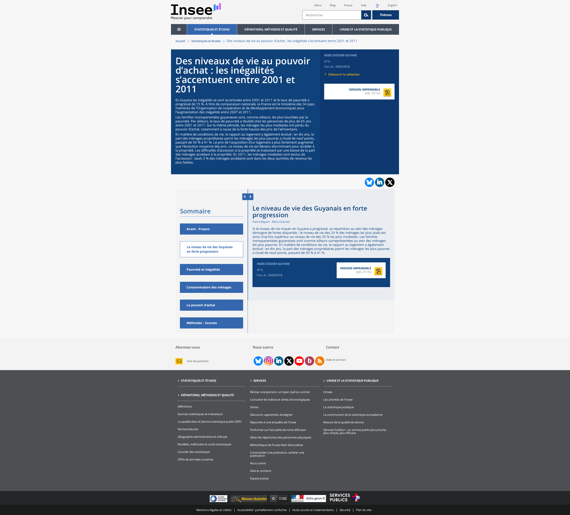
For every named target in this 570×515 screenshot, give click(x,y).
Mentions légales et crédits (214, 510)
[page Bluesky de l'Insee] (258, 361)
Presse (348, 5)
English (392, 5)
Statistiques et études (212, 29)
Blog (333, 5)
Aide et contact (336, 360)
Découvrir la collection (344, 74)
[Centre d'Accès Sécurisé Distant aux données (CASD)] (279, 502)
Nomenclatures (188, 429)
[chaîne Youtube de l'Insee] (299, 361)
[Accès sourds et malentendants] (377, 7)
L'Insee (327, 392)
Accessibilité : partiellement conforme (262, 510)
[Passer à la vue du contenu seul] (245, 196)
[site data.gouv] (309, 502)
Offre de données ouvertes (195, 459)
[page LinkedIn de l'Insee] (278, 361)
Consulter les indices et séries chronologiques (280, 399)
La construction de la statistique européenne (353, 415)
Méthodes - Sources (202, 323)
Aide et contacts (260, 471)
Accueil (180, 41)
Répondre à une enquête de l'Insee (273, 422)
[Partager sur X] (390, 182)
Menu (318, 5)
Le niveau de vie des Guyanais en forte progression (210, 249)
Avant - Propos (198, 229)
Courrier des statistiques (194, 452)
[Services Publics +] (344, 502)
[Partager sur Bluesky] (369, 182)
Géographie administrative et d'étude (202, 437)
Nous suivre (258, 463)
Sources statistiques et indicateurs (200, 414)
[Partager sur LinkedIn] (379, 182)
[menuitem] (179, 29)
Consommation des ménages (209, 287)
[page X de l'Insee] (289, 361)
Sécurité (345, 510)
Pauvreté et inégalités (203, 269)
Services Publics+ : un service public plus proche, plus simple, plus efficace (355, 431)
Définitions (185, 406)
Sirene (254, 407)
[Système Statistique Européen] (219, 502)
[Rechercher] (366, 15)
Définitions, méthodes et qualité (270, 29)
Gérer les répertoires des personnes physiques (280, 437)
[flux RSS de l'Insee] (319, 361)
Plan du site (363, 510)
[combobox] (350, 15)
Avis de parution (198, 361)
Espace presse (259, 478)
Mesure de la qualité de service (343, 422)
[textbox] (331, 15)
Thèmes (386, 15)
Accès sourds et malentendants (313, 510)
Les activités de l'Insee (337, 399)
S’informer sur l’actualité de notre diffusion (278, 430)
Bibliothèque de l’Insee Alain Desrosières (276, 445)
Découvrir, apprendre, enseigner (271, 415)
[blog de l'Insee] (309, 361)
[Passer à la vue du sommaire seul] (250, 196)
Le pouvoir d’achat (201, 305)
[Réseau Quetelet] (249, 502)
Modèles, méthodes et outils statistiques (204, 444)
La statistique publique (338, 407)
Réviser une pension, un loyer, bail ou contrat (280, 392)
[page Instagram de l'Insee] (268, 361)
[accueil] (179, 29)
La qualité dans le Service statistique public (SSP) (209, 422)
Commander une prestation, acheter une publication (277, 454)
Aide (363, 5)
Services (318, 29)
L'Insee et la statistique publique (366, 29)
